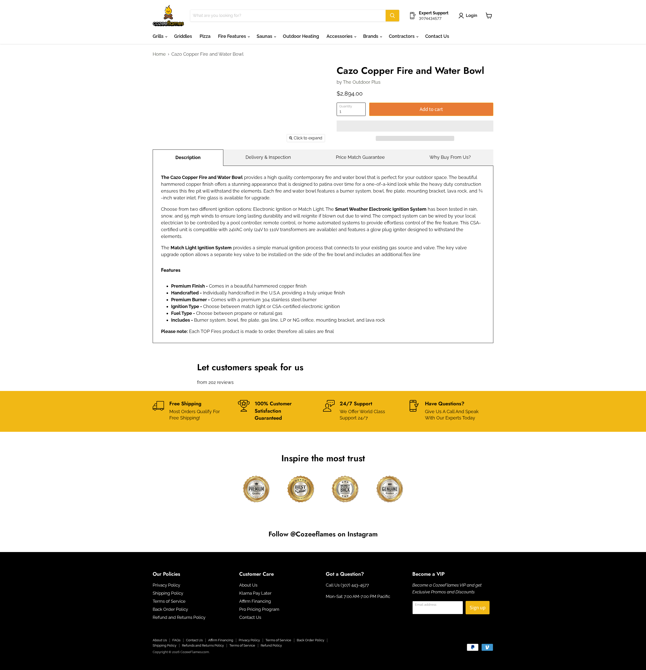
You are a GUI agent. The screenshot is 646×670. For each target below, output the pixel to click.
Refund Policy (271, 645)
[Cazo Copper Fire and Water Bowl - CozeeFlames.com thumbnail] (162, 75)
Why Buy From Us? (450, 157)
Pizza (205, 36)
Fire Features (232, 36)
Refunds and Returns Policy (203, 645)
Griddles (183, 36)
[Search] (392, 15)
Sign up (478, 607)
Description (188, 157)
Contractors (402, 36)
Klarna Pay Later (255, 593)
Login (471, 15)
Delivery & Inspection (268, 157)
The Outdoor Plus (362, 82)
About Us (248, 585)
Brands (371, 36)
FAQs (176, 640)
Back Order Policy (170, 609)
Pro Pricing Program (259, 609)
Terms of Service (169, 601)
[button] (415, 126)
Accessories (340, 36)
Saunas (265, 36)
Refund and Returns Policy (179, 617)
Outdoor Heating (301, 36)
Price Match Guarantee (360, 157)
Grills (159, 36)
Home (159, 54)
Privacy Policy (166, 585)
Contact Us (437, 36)
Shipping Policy (168, 593)
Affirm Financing (255, 601)
